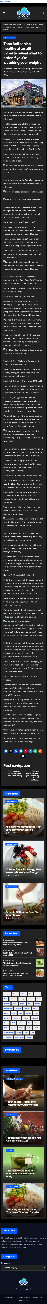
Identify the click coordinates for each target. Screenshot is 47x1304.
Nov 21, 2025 (13, 918)
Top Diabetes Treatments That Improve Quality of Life (15, 944)
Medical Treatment (14, 1079)
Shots (21, 1028)
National (35, 1018)
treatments (19, 1037)
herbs (35, 1008)
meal (36, 1013)
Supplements (8, 1032)
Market (28, 1013)
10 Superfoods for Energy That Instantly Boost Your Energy (23, 871)
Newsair (36, 1297)
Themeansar (23, 1300)
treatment (7, 1037)
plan (29, 1023)
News (6, 1023)
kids (13, 1013)
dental (38, 994)
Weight (36, 72)
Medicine (17, 1018)
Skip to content (6, 1)
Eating (22, 999)
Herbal (27, 1008)
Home (5, 24)
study (36, 1028)
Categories (5, 1263)
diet (5, 999)
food (14, 1004)
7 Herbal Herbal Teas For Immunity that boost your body (17, 964)
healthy (39, 68)
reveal (13, 72)
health (37, 1004)
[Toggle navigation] (4, 13)
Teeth (19, 1032)
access (6, 994)
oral (13, 1023)
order (7, 72)
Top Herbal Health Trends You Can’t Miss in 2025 (17, 954)
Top (32, 1032)
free (29, 1004)
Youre (7, 75)
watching (27, 72)
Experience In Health (15, 24)
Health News (12, 1115)
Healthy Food (10, 38)
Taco (20, 72)
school (13, 1028)
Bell (24, 68)
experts (30, 68)
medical (7, 1018)
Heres (6, 1013)
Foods (22, 1004)
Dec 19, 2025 (13, 833)
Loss (20, 1013)
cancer (15, 994)
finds (39, 999)
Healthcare (8, 1008)
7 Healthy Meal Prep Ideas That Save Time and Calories (23, 828)
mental (26, 1018)
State (29, 1028)
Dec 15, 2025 (13, 875)
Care (23, 994)
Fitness (6, 1004)
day (30, 994)
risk (5, 1028)
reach (37, 1023)
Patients (21, 1023)
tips (26, 1032)
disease (13, 999)
